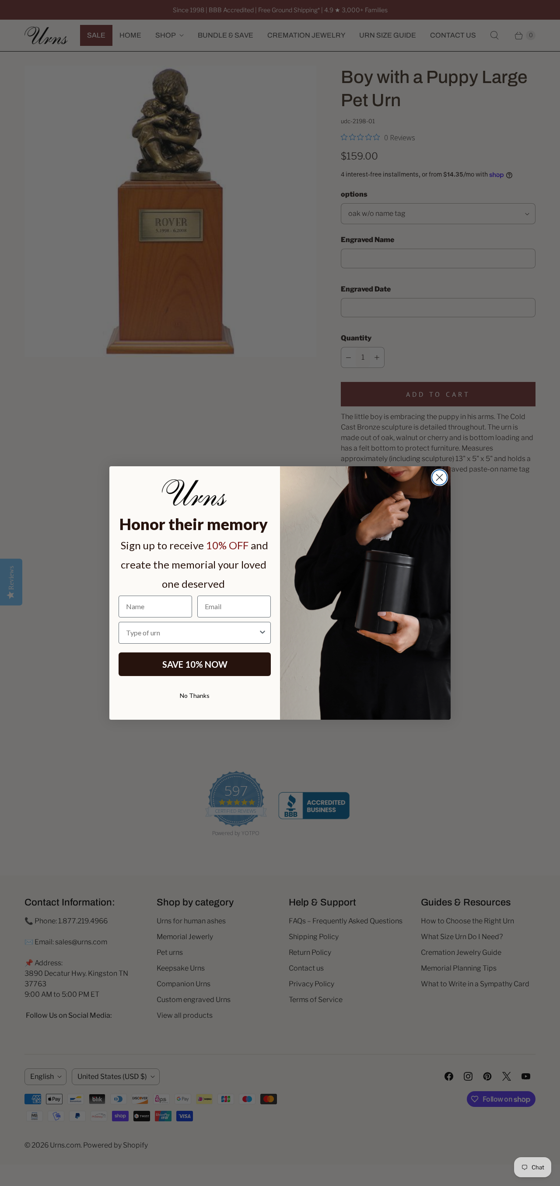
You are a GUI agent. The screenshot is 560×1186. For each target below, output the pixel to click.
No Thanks (195, 695)
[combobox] (192, 632)
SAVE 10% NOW (195, 664)
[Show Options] (262, 632)
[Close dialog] (439, 477)
